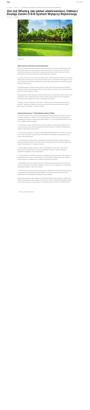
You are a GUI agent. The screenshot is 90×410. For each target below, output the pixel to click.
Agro (8, 2)
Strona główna (79, 2)
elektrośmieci (21, 59)
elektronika (16, 7)
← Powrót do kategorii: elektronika (26, 191)
